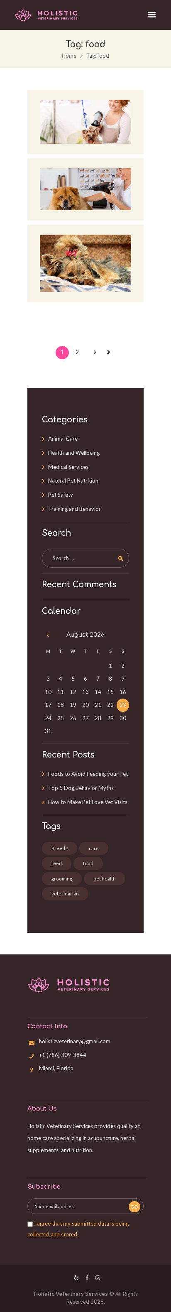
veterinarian (65, 893)
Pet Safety (60, 494)
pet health (104, 878)
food (88, 863)
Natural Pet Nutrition (73, 480)
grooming (61, 878)
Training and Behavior (74, 508)
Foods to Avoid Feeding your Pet (88, 773)
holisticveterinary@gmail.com (74, 1041)
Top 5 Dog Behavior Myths (81, 788)
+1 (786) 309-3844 (62, 1055)
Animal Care (63, 438)
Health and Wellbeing (74, 452)
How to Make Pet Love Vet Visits (87, 802)
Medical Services (68, 466)
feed (56, 863)
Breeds (59, 848)
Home (69, 55)
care (94, 848)
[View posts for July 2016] (48, 635)
